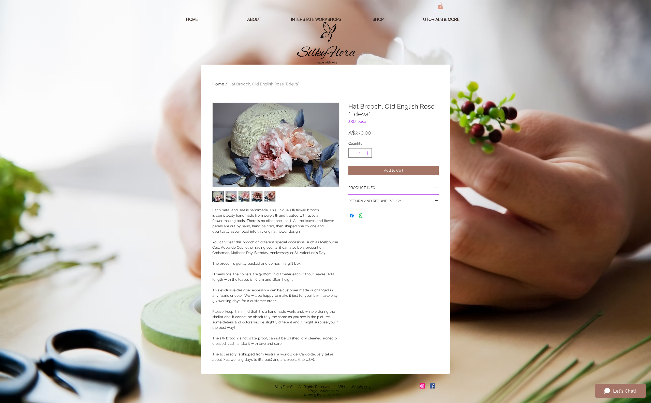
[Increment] (368, 152)
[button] (440, 6)
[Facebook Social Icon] (432, 386)
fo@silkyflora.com (324, 391)
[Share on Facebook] (352, 216)
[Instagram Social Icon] (422, 386)
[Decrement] (352, 152)
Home (218, 84)
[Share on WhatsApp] (361, 216)
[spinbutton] (360, 152)
